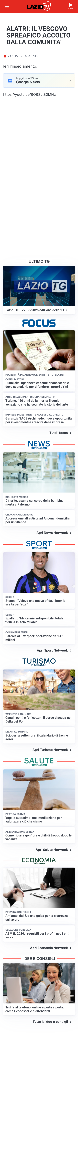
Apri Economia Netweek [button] (49, 948)
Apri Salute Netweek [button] (52, 850)
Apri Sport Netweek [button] (52, 650)
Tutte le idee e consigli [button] (50, 1022)
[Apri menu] (7, 6)
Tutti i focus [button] (58, 433)
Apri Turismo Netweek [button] (50, 750)
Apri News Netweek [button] (52, 533)
